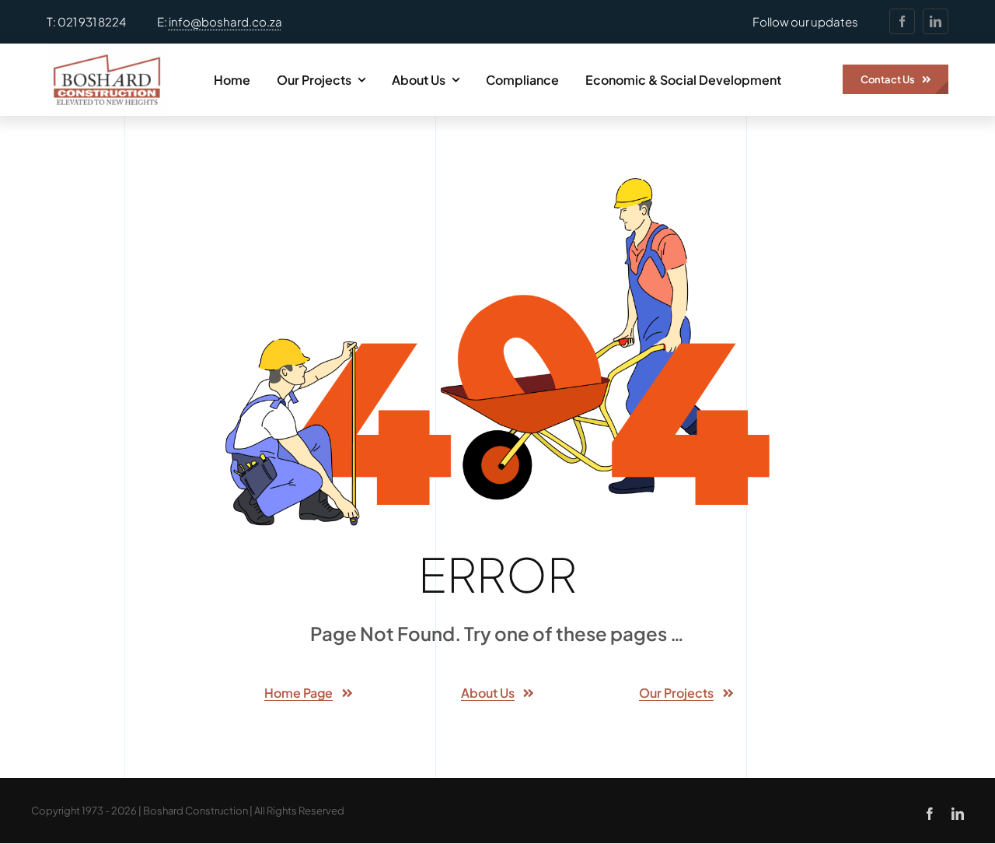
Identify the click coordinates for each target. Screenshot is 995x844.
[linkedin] (935, 21)
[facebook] (902, 21)
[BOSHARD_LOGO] (107, 49)
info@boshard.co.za (225, 21)
